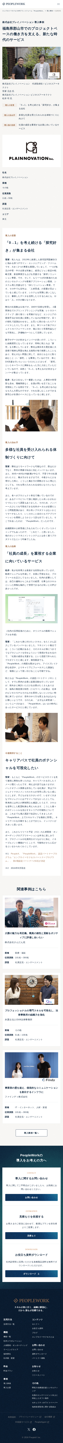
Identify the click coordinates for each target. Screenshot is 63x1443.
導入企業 (7, 1388)
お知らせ (35, 1371)
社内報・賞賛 (9, 1358)
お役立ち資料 (37, 1328)
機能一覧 (7, 1337)
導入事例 (50, 11)
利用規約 (12, 1417)
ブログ (35, 1333)
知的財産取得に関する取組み (44, 1407)
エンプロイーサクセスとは (43, 1337)
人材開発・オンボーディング (15, 1345)
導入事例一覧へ (31, 1133)
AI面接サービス (22, 1422)
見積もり (31, 1235)
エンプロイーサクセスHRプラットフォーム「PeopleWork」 (23, 11)
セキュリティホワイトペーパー (45, 1403)
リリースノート (38, 1375)
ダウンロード (29, 1274)
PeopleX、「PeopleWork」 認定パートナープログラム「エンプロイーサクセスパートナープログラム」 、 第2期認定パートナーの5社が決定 (31, 857)
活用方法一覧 (9, 1324)
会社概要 (48, 1417)
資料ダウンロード (39, 1354)
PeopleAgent (41, 1422)
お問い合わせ (31, 1197)
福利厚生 (7, 1354)
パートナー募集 (38, 1358)
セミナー (35, 1324)
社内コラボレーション (13, 1341)
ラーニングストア (11, 1350)
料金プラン (8, 1371)
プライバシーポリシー (29, 1417)
